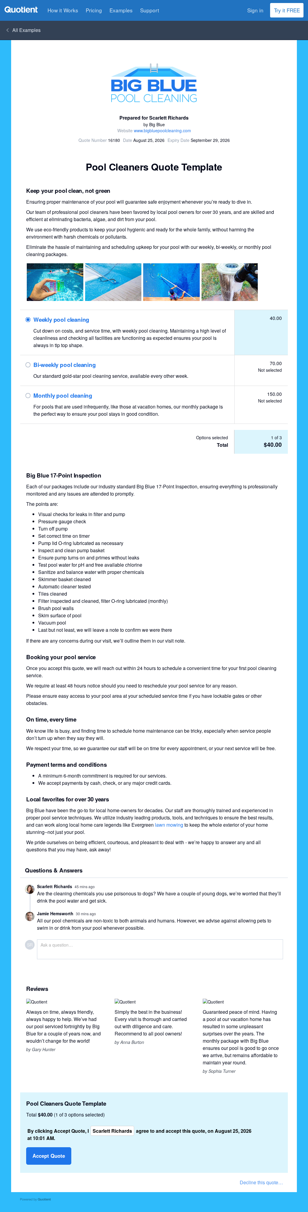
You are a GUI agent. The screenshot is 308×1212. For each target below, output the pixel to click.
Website (125, 130)
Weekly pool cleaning (61, 320)
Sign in (255, 10)
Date (127, 140)
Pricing (94, 10)
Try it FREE (287, 10)
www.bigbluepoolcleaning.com (162, 130)
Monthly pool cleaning (62, 395)
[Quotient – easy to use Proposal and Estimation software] (21, 9)
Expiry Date (178, 140)
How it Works (63, 10)
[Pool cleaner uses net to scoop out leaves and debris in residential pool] (171, 282)
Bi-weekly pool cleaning (64, 365)
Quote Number (93, 140)
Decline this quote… (261, 1182)
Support (149, 10)
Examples (121, 10)
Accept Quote (48, 1155)
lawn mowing (169, 824)
